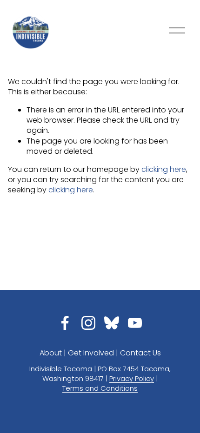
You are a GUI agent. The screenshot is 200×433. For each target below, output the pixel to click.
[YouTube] (134, 322)
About (51, 353)
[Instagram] (88, 322)
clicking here (163, 169)
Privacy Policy (131, 378)
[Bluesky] (111, 322)
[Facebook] (65, 322)
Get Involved (91, 353)
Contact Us (140, 353)
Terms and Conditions (100, 388)
